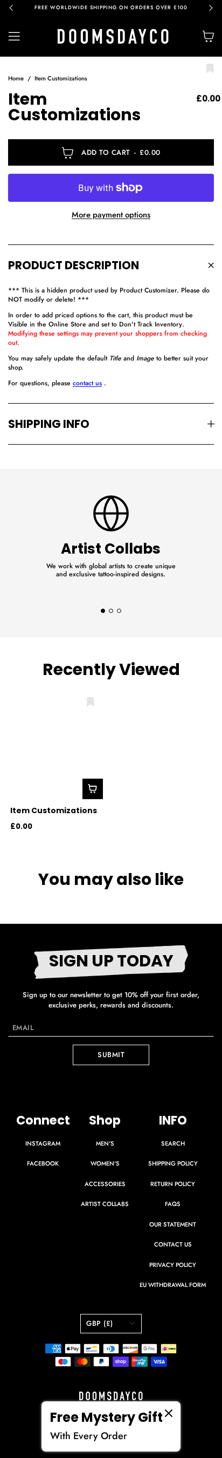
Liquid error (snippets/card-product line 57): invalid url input (51, 798)
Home (16, 78)
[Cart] (208, 36)
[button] (16, 8)
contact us (87, 383)
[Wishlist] (210, 69)
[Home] (113, 36)
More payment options (111, 215)
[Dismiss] (168, 1413)
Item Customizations (60, 78)
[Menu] (20, 36)
